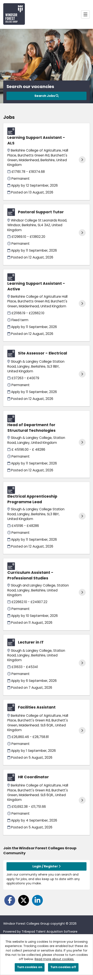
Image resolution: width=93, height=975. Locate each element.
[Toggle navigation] (85, 14)
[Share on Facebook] (9, 900)
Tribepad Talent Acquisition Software (49, 931)
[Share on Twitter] (23, 900)
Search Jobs (45, 96)
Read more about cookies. (54, 959)
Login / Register (45, 866)
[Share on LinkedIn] (37, 900)
